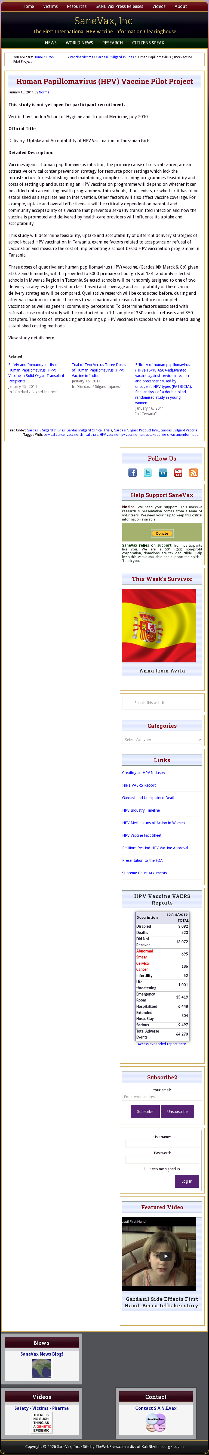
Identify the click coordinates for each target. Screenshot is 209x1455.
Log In (187, 1181)
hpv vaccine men (131, 435)
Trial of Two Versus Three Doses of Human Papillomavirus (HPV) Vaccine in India (99, 370)
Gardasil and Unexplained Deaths (149, 798)
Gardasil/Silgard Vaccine (179, 430)
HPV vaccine (109, 435)
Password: (162, 1153)
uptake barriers (157, 435)
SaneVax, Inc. (104, 20)
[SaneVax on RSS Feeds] (190, 476)
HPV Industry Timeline (141, 810)
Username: (162, 1137)
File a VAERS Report (139, 785)
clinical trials (88, 435)
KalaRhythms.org (156, 1446)
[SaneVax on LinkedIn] (159, 476)
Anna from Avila (162, 670)
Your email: (162, 1090)
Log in (178, 1446)
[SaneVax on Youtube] (175, 476)
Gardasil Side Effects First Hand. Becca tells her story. (162, 1302)
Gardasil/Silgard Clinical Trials (89, 430)
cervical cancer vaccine (61, 435)
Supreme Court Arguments (144, 873)
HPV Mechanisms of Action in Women (153, 823)
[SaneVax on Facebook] (132, 476)
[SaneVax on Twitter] (144, 476)
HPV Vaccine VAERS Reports (162, 899)
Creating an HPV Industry (143, 773)
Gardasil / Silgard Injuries (46, 430)
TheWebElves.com (111, 1446)
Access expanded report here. (162, 1044)
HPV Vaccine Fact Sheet (141, 835)
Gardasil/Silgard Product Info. (136, 430)
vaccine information (185, 435)
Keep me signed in (164, 1169)
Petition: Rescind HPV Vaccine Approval (155, 848)
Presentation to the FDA (142, 860)
